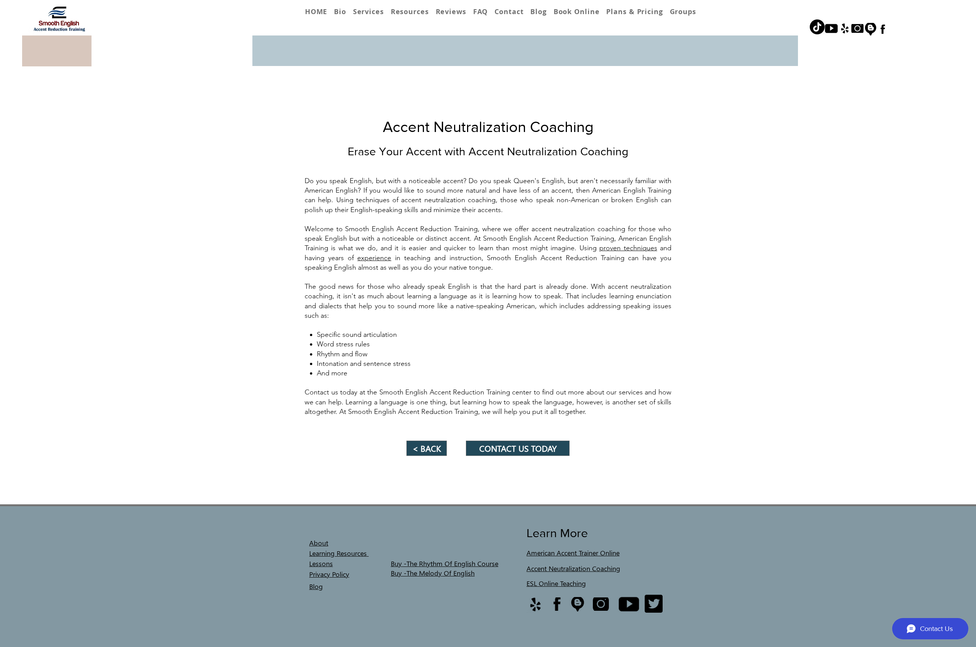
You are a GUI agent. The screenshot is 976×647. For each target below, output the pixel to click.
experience (374, 258)
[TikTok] (817, 26)
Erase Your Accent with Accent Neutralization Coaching (488, 151)
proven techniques (628, 248)
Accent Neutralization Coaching (488, 126)
